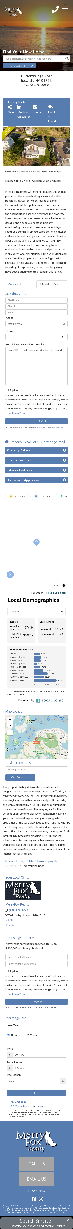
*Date (9, 317)
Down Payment (15, 1061)
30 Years (15, 1034)
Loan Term (13, 1025)
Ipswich (52, 861)
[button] (66, 58)
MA (31, 861)
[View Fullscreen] (10, 732)
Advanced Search (18, 65)
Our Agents (13, 925)
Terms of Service (55, 428)
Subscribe (36, 1001)
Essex (40, 861)
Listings (21, 861)
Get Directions (20, 777)
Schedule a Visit (48, 284)
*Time (9, 330)
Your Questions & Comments (24, 344)
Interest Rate (14, 1074)
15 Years (31, 1034)
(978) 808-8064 (18, 910)
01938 (13, 865)
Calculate (36, 1093)
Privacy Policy (18, 413)
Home (9, 861)
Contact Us (15, 284)
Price (10, 1048)
